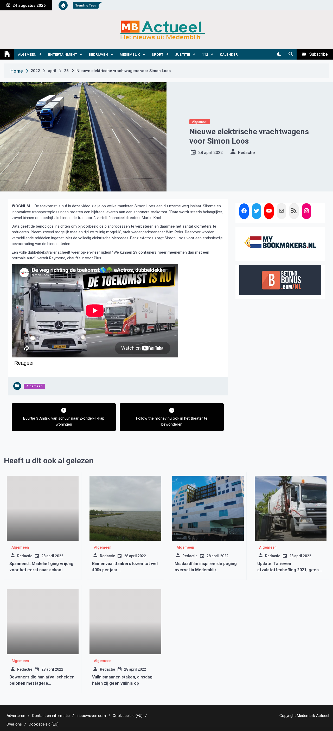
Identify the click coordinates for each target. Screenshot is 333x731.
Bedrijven (98, 54)
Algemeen (27, 54)
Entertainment (62, 54)
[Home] (7, 54)
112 (205, 54)
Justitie (182, 54)
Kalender (229, 54)
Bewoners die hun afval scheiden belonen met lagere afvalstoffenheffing (41, 683)
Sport (157, 54)
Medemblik (130, 54)
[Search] (291, 54)
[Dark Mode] (279, 54)
